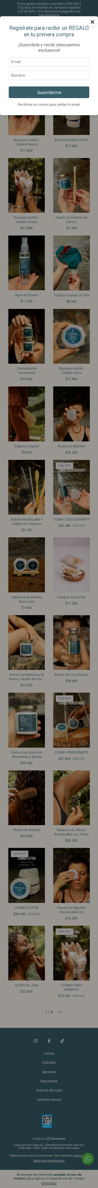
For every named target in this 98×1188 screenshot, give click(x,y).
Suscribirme (49, 92)
